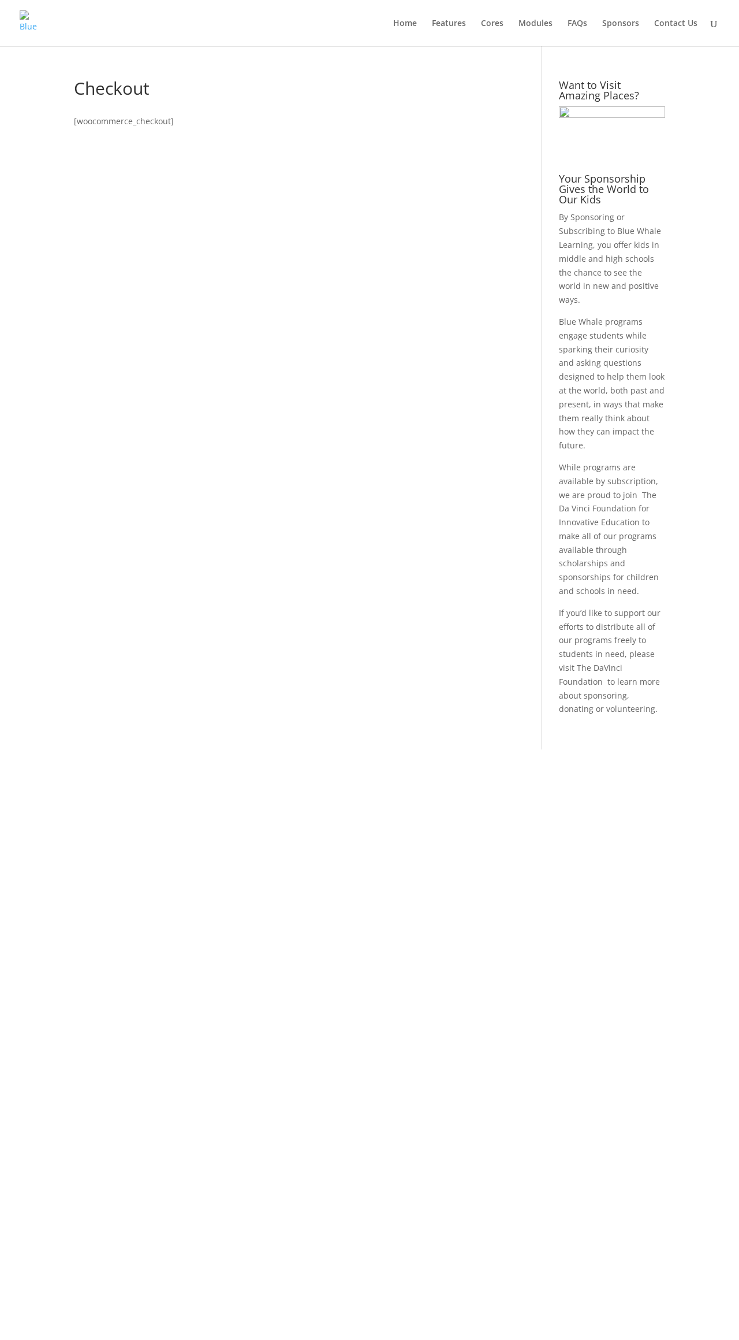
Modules (535, 23)
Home (405, 23)
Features (449, 23)
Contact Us (675, 23)
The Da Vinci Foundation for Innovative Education (607, 508)
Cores (492, 23)
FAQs (577, 23)
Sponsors (620, 23)
